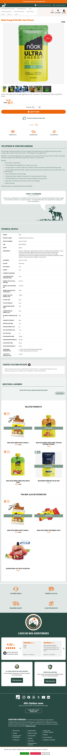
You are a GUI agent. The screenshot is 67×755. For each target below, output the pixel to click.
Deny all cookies (36, 753)
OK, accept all (25, 753)
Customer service (15, 593)
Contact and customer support (48, 731)
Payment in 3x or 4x (13, 134)
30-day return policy (54, 134)
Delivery (45, 734)
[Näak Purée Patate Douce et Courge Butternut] (48, 430)
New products (32, 730)
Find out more (16, 680)
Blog (18, 697)
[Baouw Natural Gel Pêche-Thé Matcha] (18, 556)
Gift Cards (31, 741)
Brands (15, 733)
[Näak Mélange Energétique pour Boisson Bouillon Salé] (48, 468)
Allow (47, 90)
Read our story (31, 726)
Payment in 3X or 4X (51, 593)
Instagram (23, 697)
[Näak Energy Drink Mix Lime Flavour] (4, 89)
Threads (33, 697)
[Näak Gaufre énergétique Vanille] (18, 430)
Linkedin (48, 697)
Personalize (46, 753)
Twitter (38, 697)
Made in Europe (32, 733)
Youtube (43, 697)
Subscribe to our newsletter (33, 710)
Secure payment (47, 737)
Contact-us (16, 740)
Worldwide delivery (33, 134)
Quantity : (29, 107)
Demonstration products (32, 744)
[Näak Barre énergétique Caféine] (48, 518)
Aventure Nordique (17, 719)
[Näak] (63, 21)
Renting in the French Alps (17, 736)
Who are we (16, 730)
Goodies (30, 738)
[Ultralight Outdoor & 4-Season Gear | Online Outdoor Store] (4, 5)
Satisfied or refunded (49, 740)
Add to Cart (34, 112)
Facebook (28, 697)
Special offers (32, 735)
